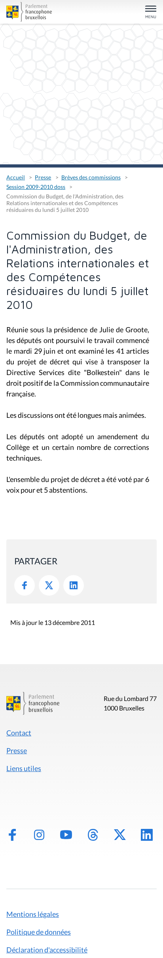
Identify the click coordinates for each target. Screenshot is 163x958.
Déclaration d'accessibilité (46, 949)
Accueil (15, 177)
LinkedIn (73, 585)
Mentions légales (32, 914)
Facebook (24, 585)
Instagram (39, 835)
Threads (93, 835)
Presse (43, 177)
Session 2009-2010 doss (35, 186)
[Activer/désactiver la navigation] (151, 12)
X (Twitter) (120, 835)
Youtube (66, 835)
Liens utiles (23, 768)
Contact (18, 732)
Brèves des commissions (91, 177)
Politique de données (38, 932)
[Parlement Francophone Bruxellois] (30, 12)
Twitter (49, 585)
